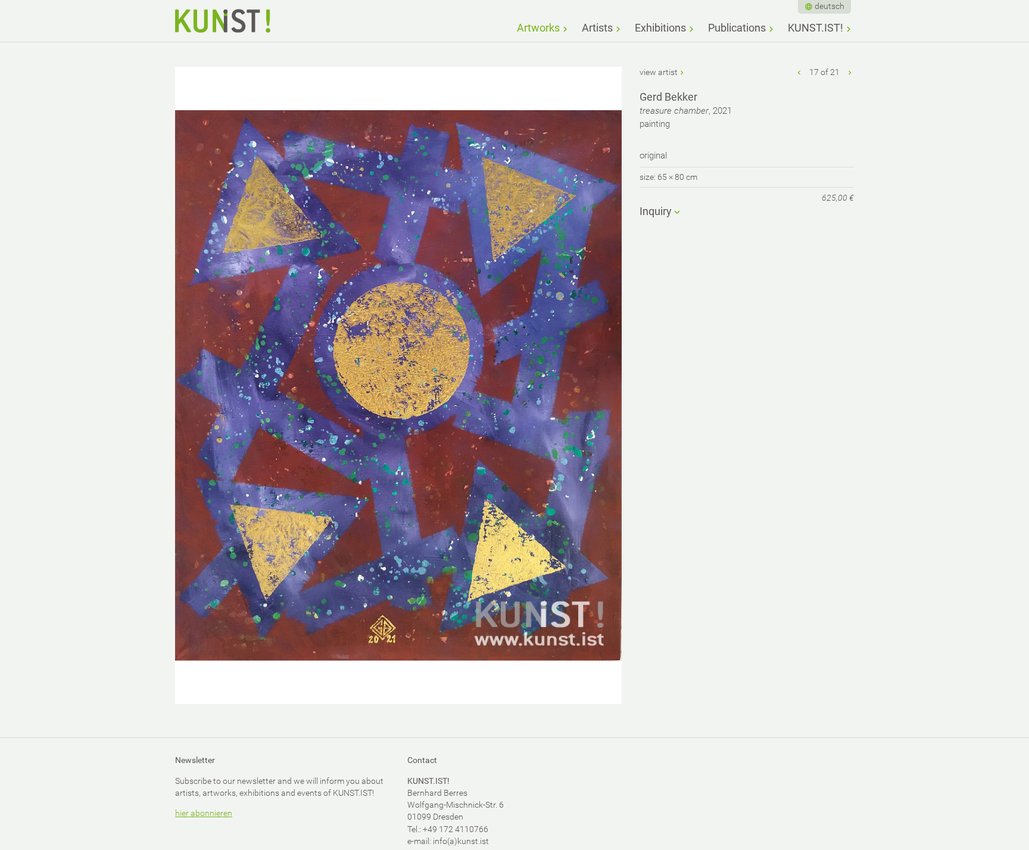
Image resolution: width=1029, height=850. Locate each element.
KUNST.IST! (815, 27)
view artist (659, 72)
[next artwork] (849, 72)
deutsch (829, 6)
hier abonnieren (203, 813)
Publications (737, 27)
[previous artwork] (799, 72)
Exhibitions (660, 27)
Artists (597, 27)
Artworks (538, 27)
